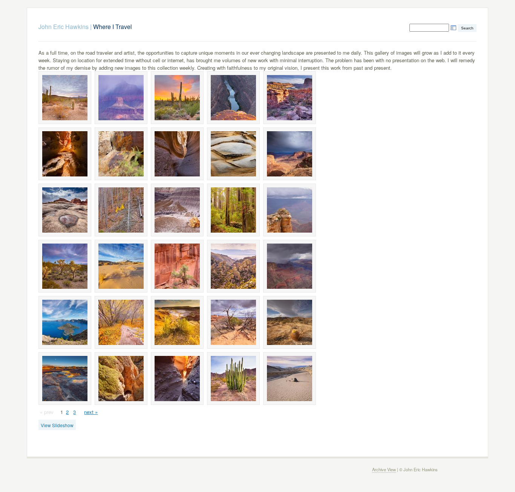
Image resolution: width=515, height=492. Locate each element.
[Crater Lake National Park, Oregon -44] (64, 322)
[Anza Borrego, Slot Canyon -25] (177, 378)
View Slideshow (57, 425)
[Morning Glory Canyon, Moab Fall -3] (121, 322)
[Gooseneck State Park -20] (233, 97)
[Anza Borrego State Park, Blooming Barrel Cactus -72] (289, 322)
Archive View (384, 469)
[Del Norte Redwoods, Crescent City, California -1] (233, 210)
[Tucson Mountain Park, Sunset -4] (177, 97)
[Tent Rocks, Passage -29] (177, 153)
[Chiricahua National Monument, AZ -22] (233, 266)
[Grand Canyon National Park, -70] (289, 210)
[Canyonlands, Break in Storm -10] (289, 153)
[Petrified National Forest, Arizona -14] (177, 210)
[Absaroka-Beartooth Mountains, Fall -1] (121, 210)
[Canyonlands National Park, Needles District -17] (64, 210)
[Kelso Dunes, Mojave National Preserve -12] (121, 266)
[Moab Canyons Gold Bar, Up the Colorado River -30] (289, 97)
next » (91, 411)
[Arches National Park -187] (233, 322)
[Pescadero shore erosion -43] (233, 153)
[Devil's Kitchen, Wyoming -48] (177, 322)
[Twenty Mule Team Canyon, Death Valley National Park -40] (289, 378)
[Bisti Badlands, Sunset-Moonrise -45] (64, 378)
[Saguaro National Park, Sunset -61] (64, 266)
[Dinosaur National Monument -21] (121, 153)
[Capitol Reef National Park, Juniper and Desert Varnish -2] (177, 266)
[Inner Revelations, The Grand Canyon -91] (121, 97)
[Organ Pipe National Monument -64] (233, 378)
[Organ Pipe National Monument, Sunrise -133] (64, 97)
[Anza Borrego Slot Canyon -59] (64, 153)
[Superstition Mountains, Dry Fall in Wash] (121, 378)
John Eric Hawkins (63, 26)
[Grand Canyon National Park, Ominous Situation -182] (289, 266)
